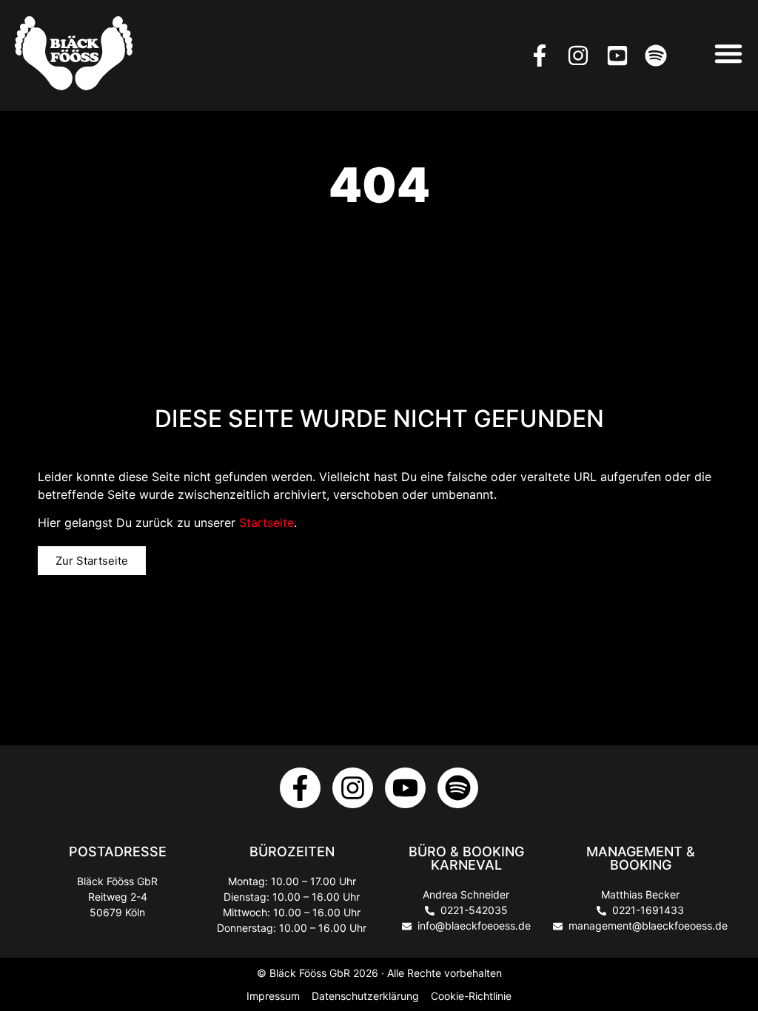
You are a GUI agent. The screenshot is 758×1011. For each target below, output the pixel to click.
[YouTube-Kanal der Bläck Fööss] (622, 55)
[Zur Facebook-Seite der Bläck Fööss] (300, 788)
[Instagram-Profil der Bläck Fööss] (583, 55)
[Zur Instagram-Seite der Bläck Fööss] (353, 788)
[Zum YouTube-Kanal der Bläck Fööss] (405, 788)
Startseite (266, 522)
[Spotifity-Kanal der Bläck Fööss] (458, 788)
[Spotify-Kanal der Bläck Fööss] (661, 55)
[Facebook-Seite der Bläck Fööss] (544, 55)
